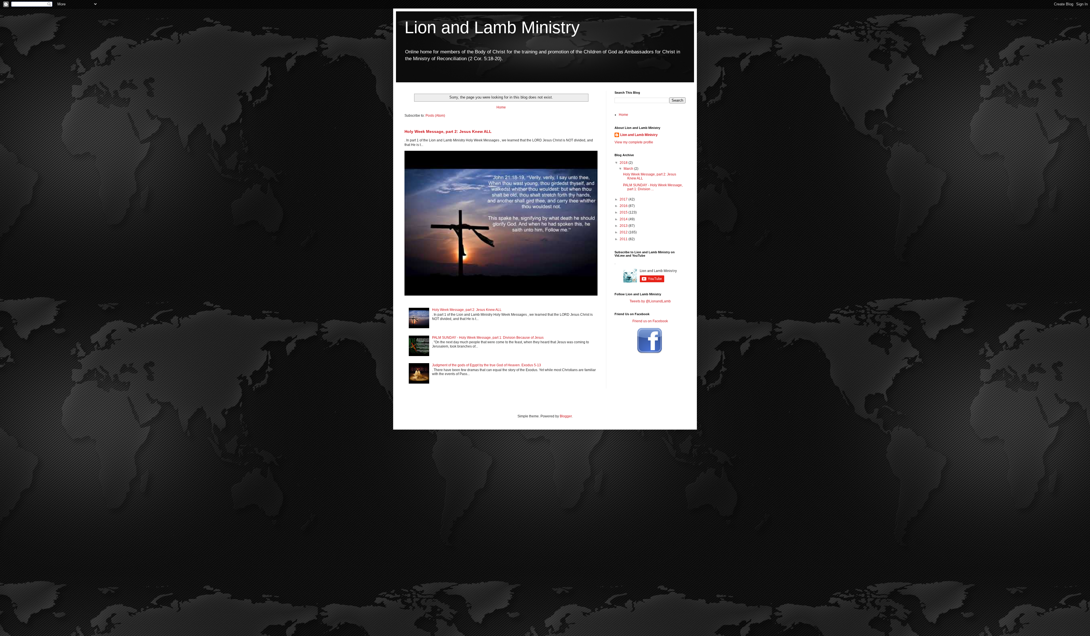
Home (501, 107)
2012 (624, 232)
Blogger (566, 416)
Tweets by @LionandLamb (650, 301)
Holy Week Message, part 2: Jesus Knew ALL (448, 131)
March (629, 169)
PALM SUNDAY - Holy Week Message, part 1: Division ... (653, 187)
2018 (624, 163)
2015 (624, 212)
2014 (624, 219)
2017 (624, 199)
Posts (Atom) (435, 116)
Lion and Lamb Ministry (492, 27)
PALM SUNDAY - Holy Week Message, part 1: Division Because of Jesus (488, 338)
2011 (624, 239)
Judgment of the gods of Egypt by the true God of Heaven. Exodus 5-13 (486, 365)
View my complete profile (634, 142)
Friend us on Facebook (650, 321)
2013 (624, 226)
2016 (624, 206)
